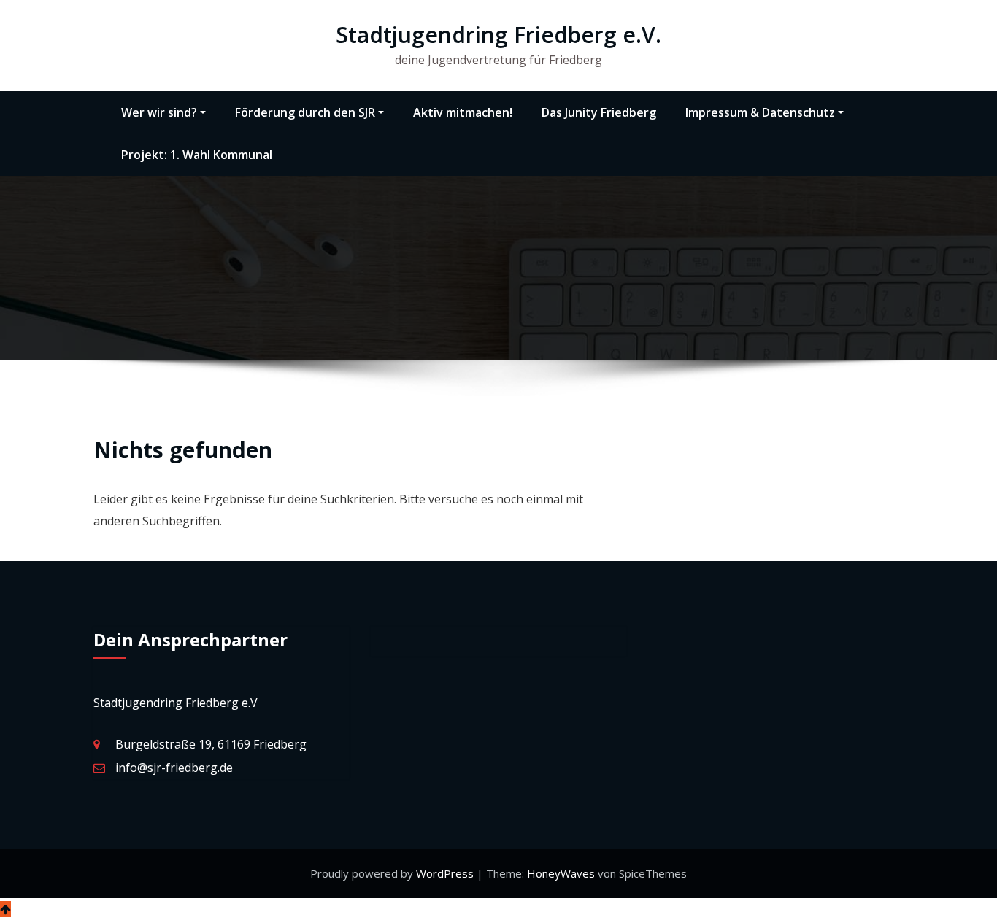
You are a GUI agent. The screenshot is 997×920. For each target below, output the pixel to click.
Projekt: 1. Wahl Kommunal (196, 155)
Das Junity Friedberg (599, 112)
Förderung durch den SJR (305, 112)
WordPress (446, 873)
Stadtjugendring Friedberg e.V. (498, 35)
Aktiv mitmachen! (462, 112)
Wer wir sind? (159, 112)
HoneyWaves (561, 873)
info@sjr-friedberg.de (174, 767)
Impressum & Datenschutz (760, 112)
